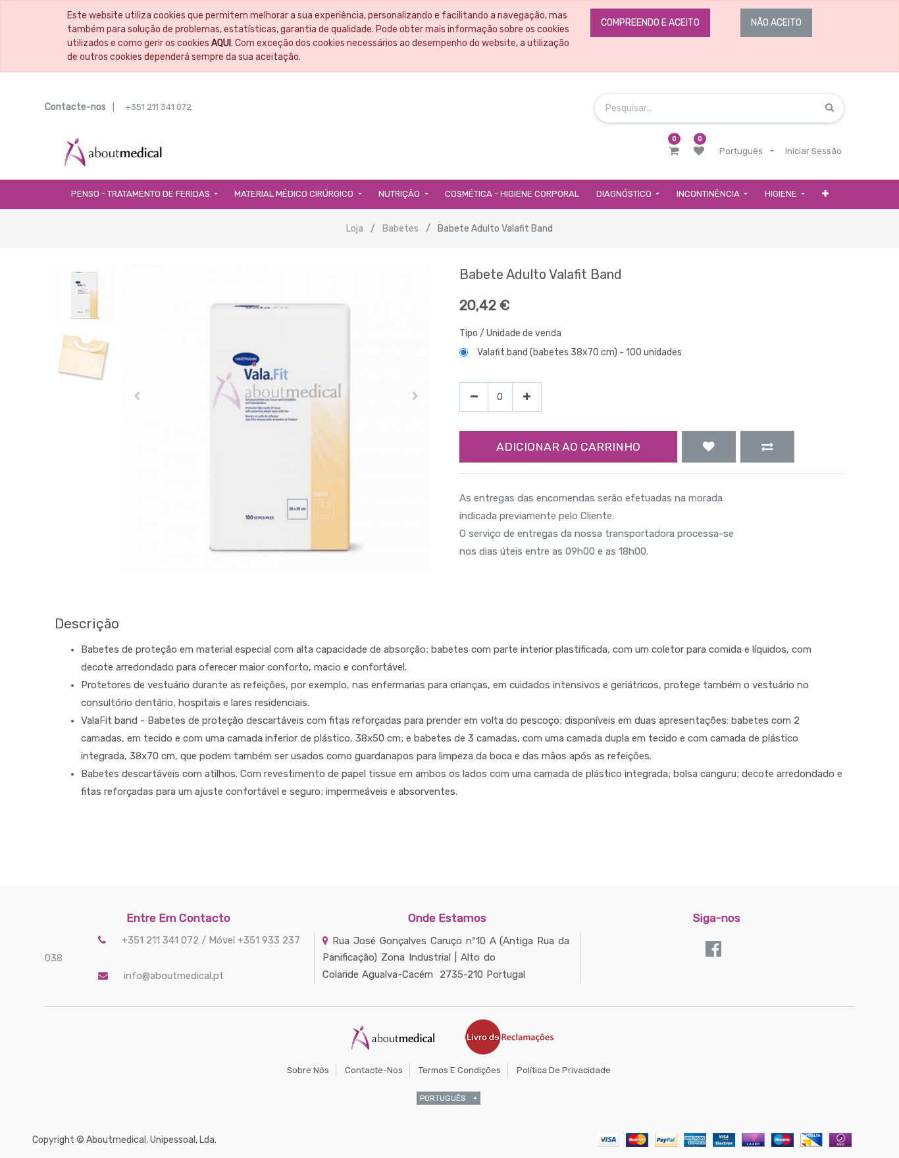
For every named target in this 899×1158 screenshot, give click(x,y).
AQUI (221, 43)
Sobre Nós (308, 1070)
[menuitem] (512, 194)
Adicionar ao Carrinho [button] (568, 446)
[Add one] (527, 397)
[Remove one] (474, 397)
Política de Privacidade (564, 1070)
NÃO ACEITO (776, 22)
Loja (354, 228)
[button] (825, 194)
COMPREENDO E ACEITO (650, 22)
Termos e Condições (460, 1070)
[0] (673, 151)
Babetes (400, 228)
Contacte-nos (374, 1070)
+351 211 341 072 (158, 107)
